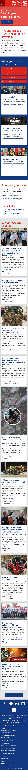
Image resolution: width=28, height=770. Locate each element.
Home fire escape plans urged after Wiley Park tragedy (12, 666)
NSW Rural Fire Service (7, 733)
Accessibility (5, 758)
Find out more (7, 21)
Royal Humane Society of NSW (8, 748)
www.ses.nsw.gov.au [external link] (10, 199)
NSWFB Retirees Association (8, 747)
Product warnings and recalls (11, 213)
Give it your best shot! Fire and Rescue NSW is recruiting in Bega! (13, 330)
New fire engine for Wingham (10, 578)
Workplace (9, 77)
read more (8, 269)
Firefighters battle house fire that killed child (12, 282)
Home (7, 68)
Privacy (4, 760)
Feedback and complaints (7, 765)
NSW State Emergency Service (8, 735)
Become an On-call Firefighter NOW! (12, 209)
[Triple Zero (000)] (24, 3)
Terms (3, 756)
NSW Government (6, 728)
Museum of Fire (5, 743)
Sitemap (4, 761)
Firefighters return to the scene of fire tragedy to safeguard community (12, 530)
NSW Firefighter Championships (9, 745)
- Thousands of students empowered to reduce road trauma (13, 482)
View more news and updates (14, 695)
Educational (9, 81)
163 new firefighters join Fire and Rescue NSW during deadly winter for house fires (12, 252)
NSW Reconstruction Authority (8, 730)
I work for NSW (5, 737)
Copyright (4, 763)
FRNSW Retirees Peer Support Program (10, 750)
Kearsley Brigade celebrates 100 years (10, 624)
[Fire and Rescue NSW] (19, 3)
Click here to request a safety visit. (14, 104)
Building (8, 73)
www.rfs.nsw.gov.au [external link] (10, 195)
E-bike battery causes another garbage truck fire (13, 438)
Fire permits (6, 211)
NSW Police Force (6, 732)
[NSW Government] (14, 3)
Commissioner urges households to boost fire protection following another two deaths (14, 361)
